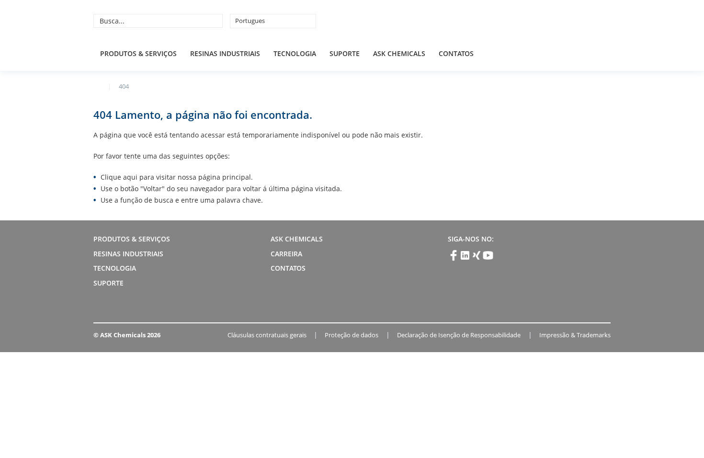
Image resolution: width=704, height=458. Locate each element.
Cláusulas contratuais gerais (267, 335)
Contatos (456, 53)
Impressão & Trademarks (575, 335)
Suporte (344, 53)
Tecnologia (294, 53)
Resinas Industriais (225, 53)
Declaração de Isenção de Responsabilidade (459, 335)
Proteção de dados (351, 335)
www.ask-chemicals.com (97, 86)
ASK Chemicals (540, 20)
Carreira (286, 253)
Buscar (214, 20)
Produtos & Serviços (138, 53)
